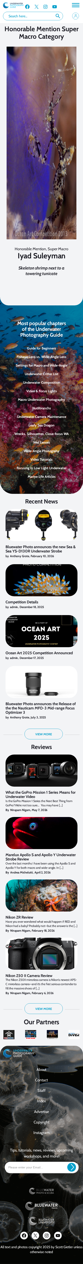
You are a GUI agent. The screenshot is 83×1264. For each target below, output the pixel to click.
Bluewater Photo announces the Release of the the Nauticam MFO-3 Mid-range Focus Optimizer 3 (41, 708)
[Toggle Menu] (75, 5)
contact (41, 1080)
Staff (41, 1090)
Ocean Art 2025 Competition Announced (39, 653)
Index (41, 1101)
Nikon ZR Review (19, 917)
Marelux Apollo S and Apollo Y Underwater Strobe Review (41, 857)
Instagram (41, 1132)
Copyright (41, 1122)
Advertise (41, 1111)
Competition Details (22, 602)
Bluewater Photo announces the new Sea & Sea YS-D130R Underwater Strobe (41, 549)
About (41, 1069)
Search (58, 16)
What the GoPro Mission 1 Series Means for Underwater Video (41, 794)
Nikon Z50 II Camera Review (29, 976)
